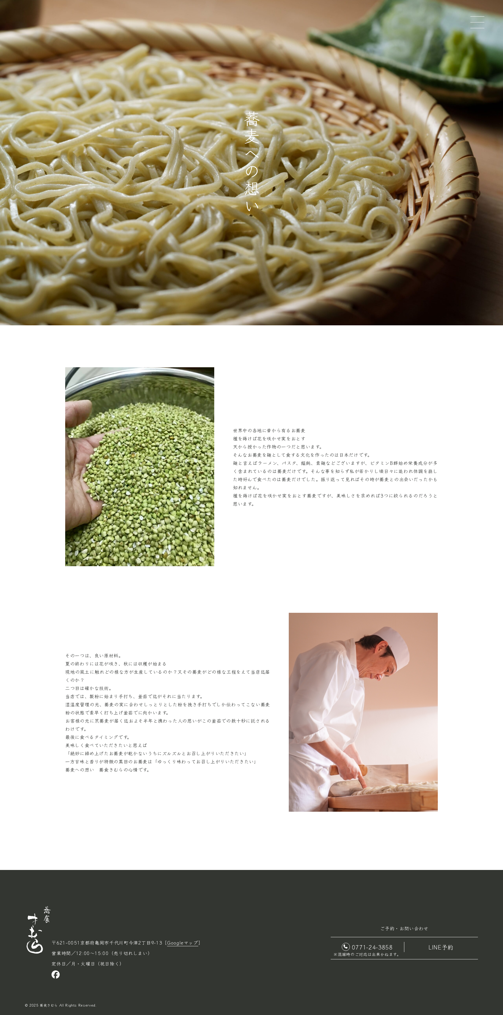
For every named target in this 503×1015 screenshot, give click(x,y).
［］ (182, 942)
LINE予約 (441, 947)
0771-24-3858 (372, 947)
